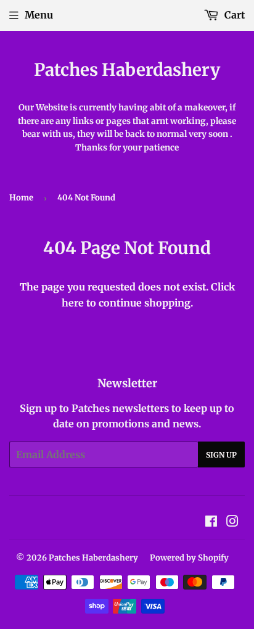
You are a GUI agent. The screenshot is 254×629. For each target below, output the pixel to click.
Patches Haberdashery (127, 70)
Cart (233, 15)
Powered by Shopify (189, 558)
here (73, 303)
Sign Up (221, 454)
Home (21, 197)
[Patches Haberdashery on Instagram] (232, 522)
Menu (39, 15)
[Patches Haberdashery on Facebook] (211, 522)
